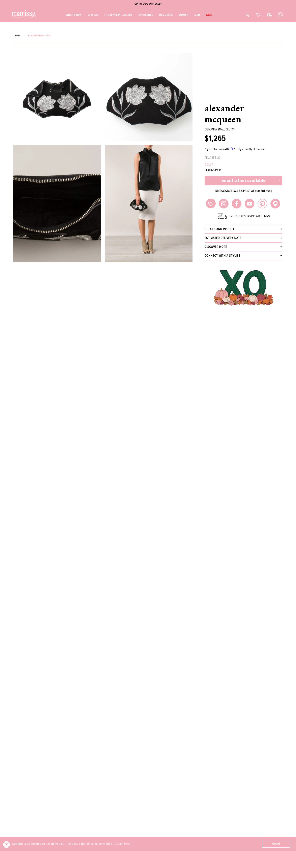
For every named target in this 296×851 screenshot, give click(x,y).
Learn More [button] (123, 844)
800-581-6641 (263, 191)
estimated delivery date (223, 238)
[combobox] (243, 15)
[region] (148, 4)
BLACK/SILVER (213, 170)
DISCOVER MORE (216, 247)
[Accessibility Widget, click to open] (6, 844)
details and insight (219, 229)
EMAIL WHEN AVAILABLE (243, 181)
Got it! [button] (276, 843)
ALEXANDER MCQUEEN (224, 113)
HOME (17, 35)
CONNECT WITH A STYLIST (222, 256)
